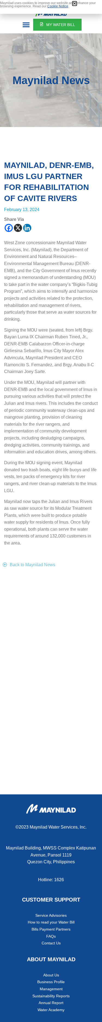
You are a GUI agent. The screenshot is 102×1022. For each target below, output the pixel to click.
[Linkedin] (27, 228)
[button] (26, 24)
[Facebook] (9, 228)
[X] (18, 228)
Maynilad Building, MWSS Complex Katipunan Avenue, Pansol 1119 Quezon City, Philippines (51, 855)
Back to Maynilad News (32, 564)
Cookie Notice (57, 6)
